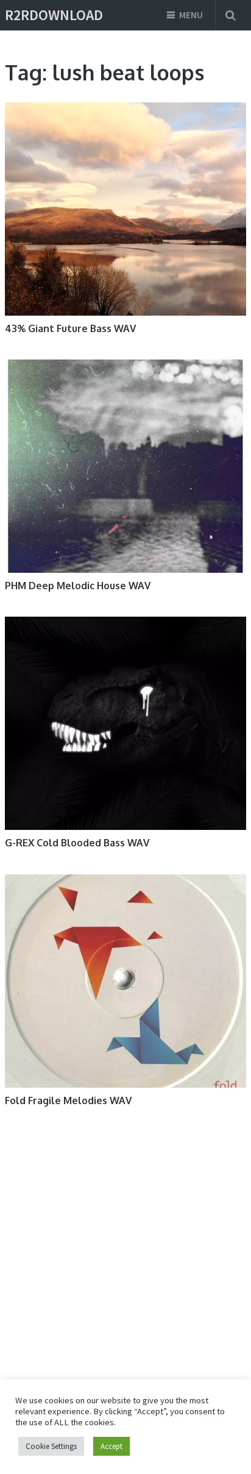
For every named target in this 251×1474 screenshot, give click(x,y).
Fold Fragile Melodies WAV (68, 1100)
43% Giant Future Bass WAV (70, 328)
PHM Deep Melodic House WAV (77, 585)
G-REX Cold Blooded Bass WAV (77, 843)
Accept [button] (111, 1446)
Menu (191, 15)
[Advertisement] (110, 1249)
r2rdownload (54, 15)
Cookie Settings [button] (51, 1446)
